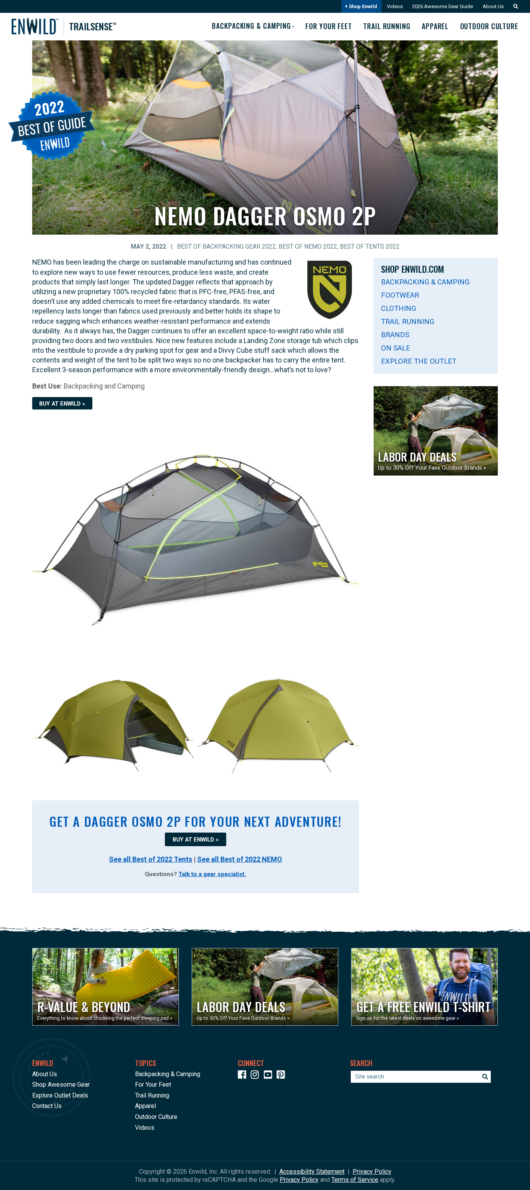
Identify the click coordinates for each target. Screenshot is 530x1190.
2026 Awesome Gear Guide (442, 6)
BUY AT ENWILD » (62, 403)
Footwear (400, 295)
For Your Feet (328, 26)
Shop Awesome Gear (61, 1084)
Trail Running (386, 26)
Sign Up (382, 1167)
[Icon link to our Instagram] (256, 1076)
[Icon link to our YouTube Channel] (269, 1076)
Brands (395, 335)
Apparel (435, 26)
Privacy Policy (299, 1179)
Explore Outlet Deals (60, 1095)
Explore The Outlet (418, 361)
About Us (493, 6)
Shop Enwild (362, 6)
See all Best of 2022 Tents (150, 859)
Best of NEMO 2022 (308, 247)
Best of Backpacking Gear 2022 (226, 247)
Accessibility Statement (312, 1171)
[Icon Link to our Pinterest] (282, 1076)
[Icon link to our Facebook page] (243, 1076)
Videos (395, 6)
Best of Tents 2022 (370, 247)
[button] (513, 6)
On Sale (395, 348)
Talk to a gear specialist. (212, 874)
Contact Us (47, 1106)
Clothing (398, 308)
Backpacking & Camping (425, 282)
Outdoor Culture (489, 26)
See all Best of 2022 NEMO (239, 859)
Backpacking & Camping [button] (251, 26)
